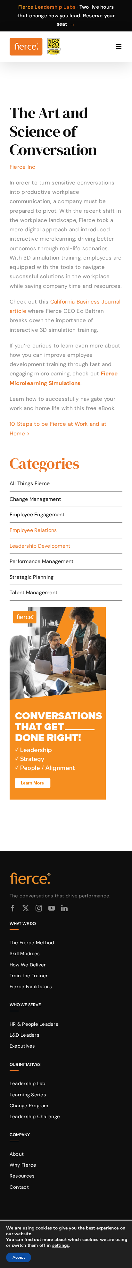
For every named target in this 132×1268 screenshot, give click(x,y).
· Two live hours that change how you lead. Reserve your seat (66, 15)
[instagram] (39, 908)
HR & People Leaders (34, 1024)
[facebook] (13, 908)
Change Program (29, 1105)
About (17, 1154)
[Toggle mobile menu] (119, 46)
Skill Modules (25, 953)
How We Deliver (28, 965)
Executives (22, 1046)
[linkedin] (64, 908)
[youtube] (51, 908)
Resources (22, 1176)
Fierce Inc (23, 166)
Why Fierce (23, 1165)
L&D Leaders (24, 1035)
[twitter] (25, 908)
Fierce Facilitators (31, 986)
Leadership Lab (27, 1083)
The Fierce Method (32, 942)
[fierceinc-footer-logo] (30, 872)
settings (60, 1245)
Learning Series (28, 1095)
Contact (19, 1187)
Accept (18, 1257)
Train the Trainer (29, 975)
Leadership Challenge (35, 1116)
